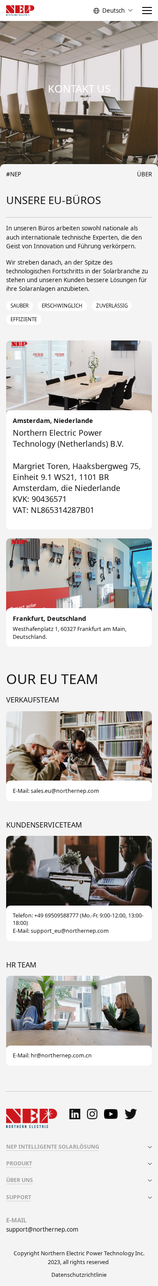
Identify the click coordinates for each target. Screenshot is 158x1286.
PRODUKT (19, 1163)
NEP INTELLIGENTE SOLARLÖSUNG (52, 1146)
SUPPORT (18, 1197)
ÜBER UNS (19, 1180)
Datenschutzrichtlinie (79, 1275)
